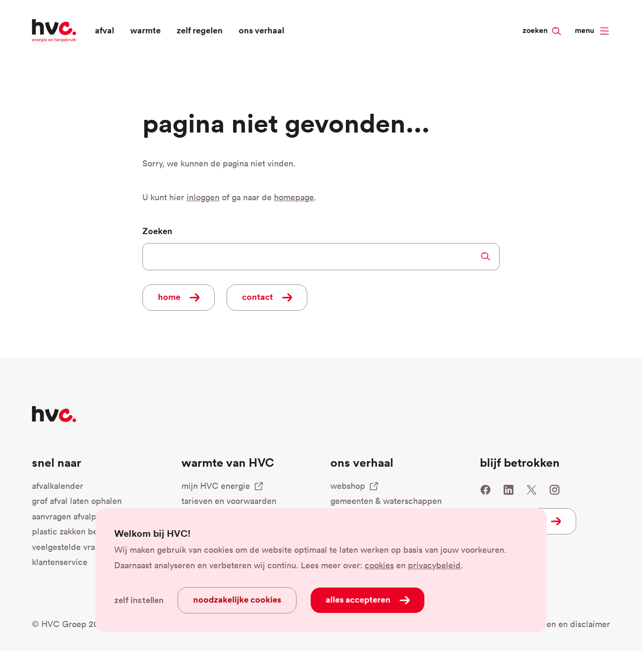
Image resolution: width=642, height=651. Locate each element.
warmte (145, 30)
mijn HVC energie (215, 485)
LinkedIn (508, 489)
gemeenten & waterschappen (386, 500)
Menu (584, 30)
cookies (379, 565)
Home (169, 296)
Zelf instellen (139, 600)
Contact (257, 296)
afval (104, 30)
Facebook (485, 489)
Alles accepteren (358, 599)
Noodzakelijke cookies (237, 599)
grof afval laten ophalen (77, 500)
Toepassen (485, 256)
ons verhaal (261, 30)
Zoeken (552, 14)
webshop (347, 485)
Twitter (531, 489)
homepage (294, 197)
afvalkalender (57, 485)
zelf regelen (200, 30)
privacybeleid (434, 565)
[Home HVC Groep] (54, 29)
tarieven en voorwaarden (228, 500)
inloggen (203, 197)
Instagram (554, 489)
